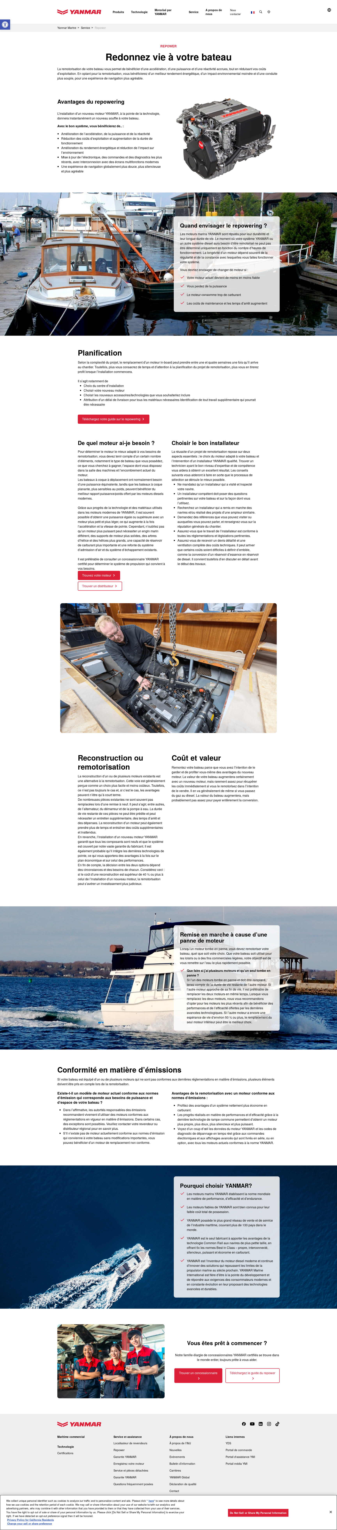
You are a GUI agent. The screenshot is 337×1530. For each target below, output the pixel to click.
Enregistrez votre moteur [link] (129, 1464)
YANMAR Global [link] (179, 1477)
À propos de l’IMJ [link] (180, 1443)
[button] (118, 12)
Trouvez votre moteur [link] (96, 575)
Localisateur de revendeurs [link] (130, 1443)
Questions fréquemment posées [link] (133, 1484)
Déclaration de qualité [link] (182, 1484)
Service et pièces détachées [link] (131, 1470)
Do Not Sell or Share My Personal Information (258, 1513)
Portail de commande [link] (239, 1450)
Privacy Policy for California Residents (30, 1520)
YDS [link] (228, 1443)
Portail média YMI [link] (236, 1464)
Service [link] (85, 28)
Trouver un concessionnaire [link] (198, 1373)
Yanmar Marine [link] (66, 28)
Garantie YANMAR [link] (125, 1457)
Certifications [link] (65, 1453)
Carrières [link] (175, 1470)
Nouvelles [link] (175, 1450)
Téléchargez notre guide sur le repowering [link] (111, 419)
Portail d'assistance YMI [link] (240, 1457)
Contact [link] (174, 1491)
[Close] (330, 1512)
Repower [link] (119, 1450)
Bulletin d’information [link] (182, 1464)
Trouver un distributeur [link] (97, 586)
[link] (5, 24)
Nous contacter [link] (235, 12)
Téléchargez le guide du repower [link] (252, 1373)
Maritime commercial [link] (71, 1437)
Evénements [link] (177, 1457)
